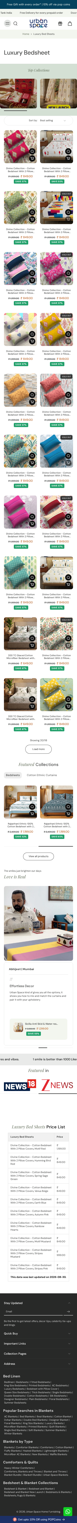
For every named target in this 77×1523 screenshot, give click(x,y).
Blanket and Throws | (55, 1471)
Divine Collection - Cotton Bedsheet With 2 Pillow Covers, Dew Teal (20, 596)
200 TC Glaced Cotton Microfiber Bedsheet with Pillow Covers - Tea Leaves (20, 718)
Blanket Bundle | (13, 1475)
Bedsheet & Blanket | (16, 1488)
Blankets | (9, 1447)
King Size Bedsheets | (16, 1385)
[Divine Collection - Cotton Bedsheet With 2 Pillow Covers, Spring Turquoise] (20, 451)
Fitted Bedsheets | (40, 1382)
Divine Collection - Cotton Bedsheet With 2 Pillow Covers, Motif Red (20, 170)
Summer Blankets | (55, 1430)
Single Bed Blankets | (15, 1430)
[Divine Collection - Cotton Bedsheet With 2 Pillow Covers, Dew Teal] (20, 572)
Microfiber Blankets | (15, 1426)
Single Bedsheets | (62, 1392)
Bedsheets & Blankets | (59, 1492)
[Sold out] (68, 219)
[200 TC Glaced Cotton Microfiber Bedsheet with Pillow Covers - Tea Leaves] (20, 694)
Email (9, 1311)
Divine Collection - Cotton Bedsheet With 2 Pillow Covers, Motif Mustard (56, 353)
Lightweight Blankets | (56, 1450)
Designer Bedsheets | (16, 1399)
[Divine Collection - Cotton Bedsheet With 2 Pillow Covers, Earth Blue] (20, 268)
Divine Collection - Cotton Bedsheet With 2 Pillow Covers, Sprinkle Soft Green (56, 718)
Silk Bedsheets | (58, 1395)
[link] (20, 1085)
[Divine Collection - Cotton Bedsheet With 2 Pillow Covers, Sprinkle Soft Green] (56, 694)
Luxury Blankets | (54, 1423)
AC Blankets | (11, 1416)
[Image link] (18, 93)
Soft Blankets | (36, 1430)
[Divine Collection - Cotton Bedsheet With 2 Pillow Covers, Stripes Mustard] (20, 390)
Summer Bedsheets (15, 1402)
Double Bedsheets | (15, 1395)
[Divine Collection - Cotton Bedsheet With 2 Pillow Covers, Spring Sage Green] (20, 207)
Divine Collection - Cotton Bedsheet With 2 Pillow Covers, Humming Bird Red (56, 170)
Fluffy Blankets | (13, 1450)
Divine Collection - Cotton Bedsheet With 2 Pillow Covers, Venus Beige (56, 231)
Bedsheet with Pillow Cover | (43, 1388)
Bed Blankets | (28, 1416)
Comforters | (47, 1447)
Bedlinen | (9, 1382)
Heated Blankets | (33, 1450)
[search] (15, 23)
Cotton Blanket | (63, 1416)
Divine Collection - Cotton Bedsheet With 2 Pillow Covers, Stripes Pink (56, 413)
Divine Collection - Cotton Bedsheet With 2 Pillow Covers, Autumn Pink (56, 292)
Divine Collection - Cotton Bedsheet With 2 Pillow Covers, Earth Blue (20, 292)
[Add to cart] (32, 158)
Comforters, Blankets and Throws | (23, 1471)
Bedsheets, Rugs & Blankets (19, 1495)
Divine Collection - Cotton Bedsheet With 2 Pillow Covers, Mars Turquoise (56, 474)
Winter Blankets (13, 1433)
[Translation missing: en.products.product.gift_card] (60, 23)
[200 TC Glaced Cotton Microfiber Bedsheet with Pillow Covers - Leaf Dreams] (20, 633)
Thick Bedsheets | (41, 1392)
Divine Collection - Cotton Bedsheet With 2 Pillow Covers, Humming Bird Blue (56, 596)
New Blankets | (40, 1454)
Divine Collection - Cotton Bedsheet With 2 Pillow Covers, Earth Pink (56, 535)
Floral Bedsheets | (59, 1399)
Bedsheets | (22, 1382)
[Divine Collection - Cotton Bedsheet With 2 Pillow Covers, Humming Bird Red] (56, 146)
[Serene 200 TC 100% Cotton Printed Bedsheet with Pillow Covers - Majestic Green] (56, 802)
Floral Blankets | (13, 1423)
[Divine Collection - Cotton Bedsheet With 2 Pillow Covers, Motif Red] (20, 146)
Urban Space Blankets (55, 1475)
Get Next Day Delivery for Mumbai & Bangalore (38, 4)
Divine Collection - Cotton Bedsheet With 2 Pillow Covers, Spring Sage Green (20, 231)
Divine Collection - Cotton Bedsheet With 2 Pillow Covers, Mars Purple (20, 535)
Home (26, 34)
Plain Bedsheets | (38, 1399)
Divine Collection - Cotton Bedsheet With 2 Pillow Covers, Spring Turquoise (20, 474)
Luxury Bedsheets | (15, 1388)
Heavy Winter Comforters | (19, 1468)
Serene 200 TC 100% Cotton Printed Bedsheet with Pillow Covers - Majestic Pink (20, 825)
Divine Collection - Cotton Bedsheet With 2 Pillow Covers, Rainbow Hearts (20, 353)
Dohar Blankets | (13, 1420)
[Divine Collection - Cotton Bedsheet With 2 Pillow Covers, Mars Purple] (20, 512)
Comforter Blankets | (27, 1447)
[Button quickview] (32, 151)
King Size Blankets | (33, 1423)
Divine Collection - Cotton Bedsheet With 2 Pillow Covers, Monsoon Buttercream (56, 657)
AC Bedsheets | (60, 1385)
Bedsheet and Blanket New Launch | (24, 1492)
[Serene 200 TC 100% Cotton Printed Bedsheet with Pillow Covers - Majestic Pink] (20, 802)
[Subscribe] (68, 1311)
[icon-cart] (68, 23)
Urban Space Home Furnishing (43, 1511)
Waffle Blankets (58, 1454)
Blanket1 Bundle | (32, 1475)
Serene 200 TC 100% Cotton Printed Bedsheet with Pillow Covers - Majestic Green (56, 825)
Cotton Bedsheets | (38, 1395)
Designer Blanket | (59, 1420)
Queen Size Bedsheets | (17, 1392)
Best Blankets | (45, 1416)
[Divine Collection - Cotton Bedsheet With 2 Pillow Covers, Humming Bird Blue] (56, 572)
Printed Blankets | (38, 1426)
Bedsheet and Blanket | (42, 1488)
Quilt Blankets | (57, 1426)
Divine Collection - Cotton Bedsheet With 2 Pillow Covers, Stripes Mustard (20, 413)
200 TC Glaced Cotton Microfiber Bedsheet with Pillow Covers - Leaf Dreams (20, 657)
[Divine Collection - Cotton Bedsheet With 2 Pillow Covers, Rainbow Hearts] (20, 329)
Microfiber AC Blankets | (17, 1454)
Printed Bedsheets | (40, 1385)
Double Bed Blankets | (35, 1420)
